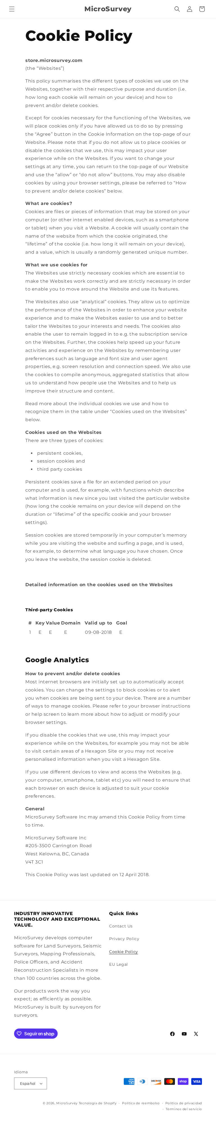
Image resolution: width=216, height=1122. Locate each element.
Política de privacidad (183, 1103)
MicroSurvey (67, 1103)
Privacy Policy (124, 938)
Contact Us (121, 926)
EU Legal (118, 964)
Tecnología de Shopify (98, 1103)
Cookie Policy (123, 951)
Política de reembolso (141, 1103)
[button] (12, 9)
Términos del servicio (184, 1109)
